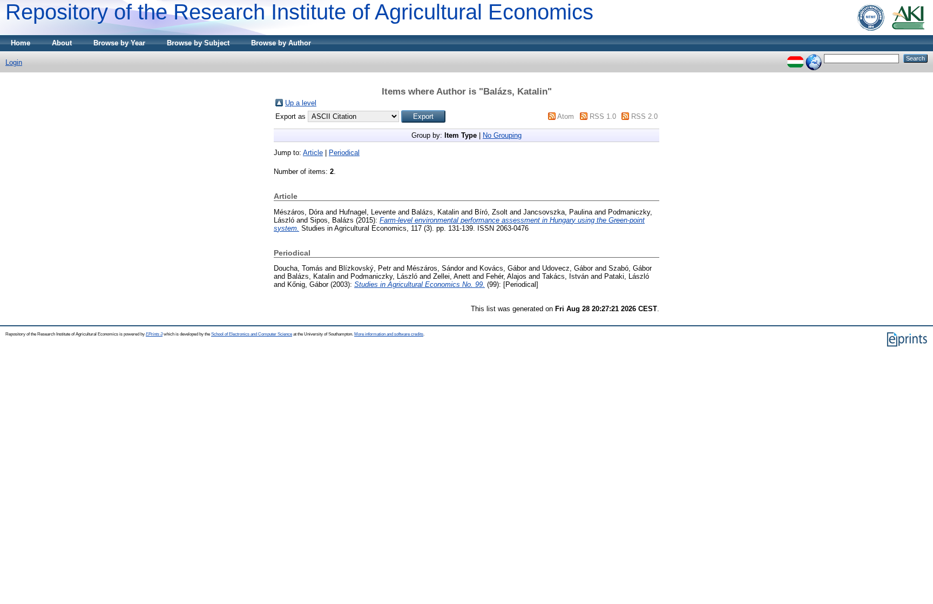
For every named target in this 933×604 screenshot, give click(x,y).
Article (313, 153)
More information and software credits (388, 334)
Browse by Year (119, 43)
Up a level (300, 103)
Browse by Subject (198, 43)
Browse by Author (281, 43)
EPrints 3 (154, 334)
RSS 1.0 (603, 116)
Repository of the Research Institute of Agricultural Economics (299, 12)
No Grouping (502, 135)
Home (20, 43)
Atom (565, 116)
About (62, 43)
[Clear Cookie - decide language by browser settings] (814, 58)
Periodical (344, 153)
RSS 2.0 (644, 116)
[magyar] (795, 58)
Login (13, 62)
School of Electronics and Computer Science (251, 334)
